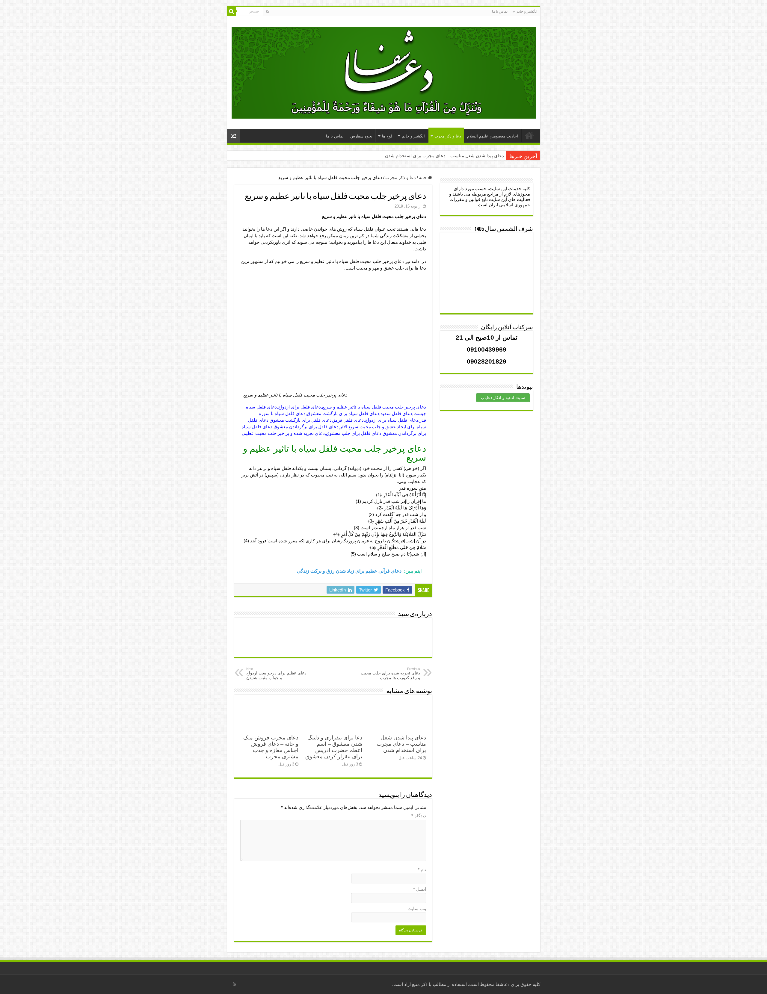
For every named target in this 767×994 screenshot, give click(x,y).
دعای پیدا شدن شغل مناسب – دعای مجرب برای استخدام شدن (444, 155)
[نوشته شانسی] (233, 136)
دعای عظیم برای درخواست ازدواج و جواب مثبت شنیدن (276, 673)
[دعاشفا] (384, 71)
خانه (423, 177)
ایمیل (419, 889)
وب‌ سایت (416, 908)
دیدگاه (418, 815)
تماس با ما (500, 11)
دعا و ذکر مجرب (447, 136)
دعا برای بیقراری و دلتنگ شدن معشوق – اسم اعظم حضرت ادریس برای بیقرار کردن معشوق (333, 747)
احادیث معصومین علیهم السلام (492, 136)
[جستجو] (231, 11)
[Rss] (267, 11)
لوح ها (387, 136)
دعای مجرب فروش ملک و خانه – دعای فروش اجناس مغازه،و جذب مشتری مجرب (270, 747)
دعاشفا (503, 984)
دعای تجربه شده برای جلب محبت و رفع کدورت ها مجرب (390, 673)
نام (422, 869)
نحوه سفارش (361, 136)
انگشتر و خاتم (527, 11)
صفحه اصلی (529, 135)
